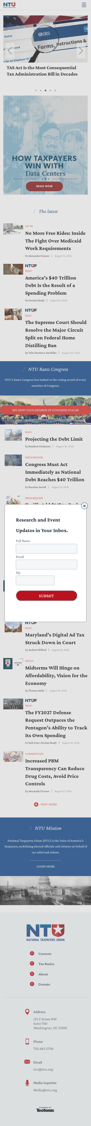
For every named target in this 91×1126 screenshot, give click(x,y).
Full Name (23, 540)
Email (20, 556)
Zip (18, 572)
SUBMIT (46, 595)
